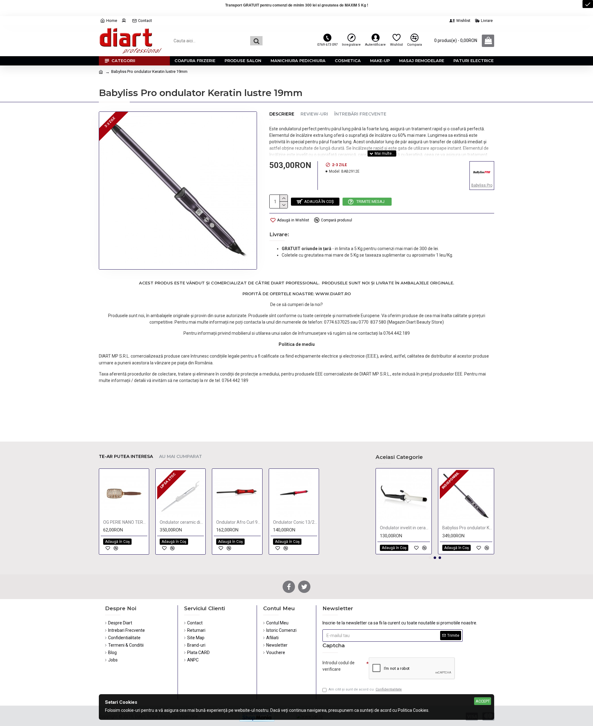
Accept (483, 701)
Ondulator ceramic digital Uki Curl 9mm (182, 522)
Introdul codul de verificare (338, 666)
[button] (430, 557)
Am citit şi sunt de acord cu (365, 689)
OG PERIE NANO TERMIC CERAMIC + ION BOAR (125, 522)
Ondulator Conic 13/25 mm (295, 522)
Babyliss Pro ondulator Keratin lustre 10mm (467, 527)
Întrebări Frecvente (360, 114)
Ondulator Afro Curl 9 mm (238, 522)
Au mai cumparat (180, 456)
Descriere (281, 114)
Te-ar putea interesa (126, 456)
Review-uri (314, 114)
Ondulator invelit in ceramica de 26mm (405, 527)
